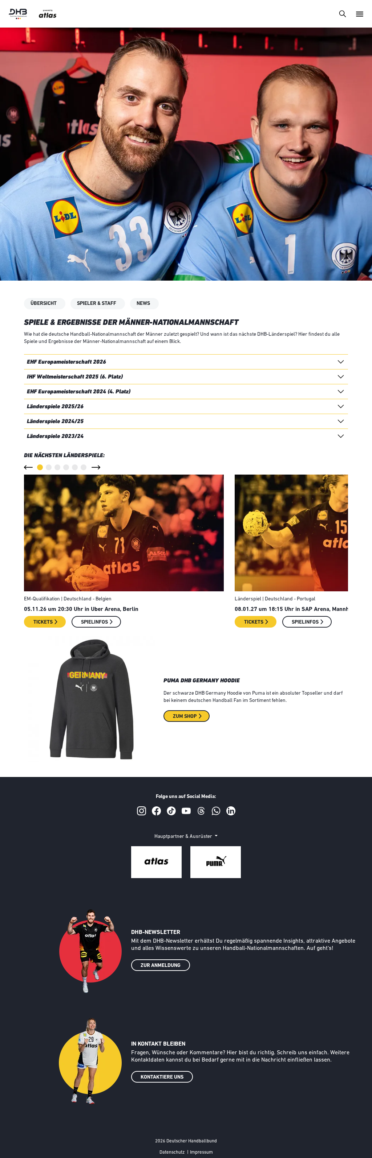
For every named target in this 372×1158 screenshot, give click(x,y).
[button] (28, 467)
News (143, 303)
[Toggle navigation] (342, 13)
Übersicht (44, 303)
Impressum (201, 1152)
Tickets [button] (43, 622)
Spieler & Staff (96, 303)
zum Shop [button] (185, 716)
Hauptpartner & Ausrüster (183, 836)
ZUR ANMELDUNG (161, 965)
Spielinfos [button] (94, 622)
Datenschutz (172, 1152)
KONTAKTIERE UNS (162, 1077)
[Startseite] (18, 14)
